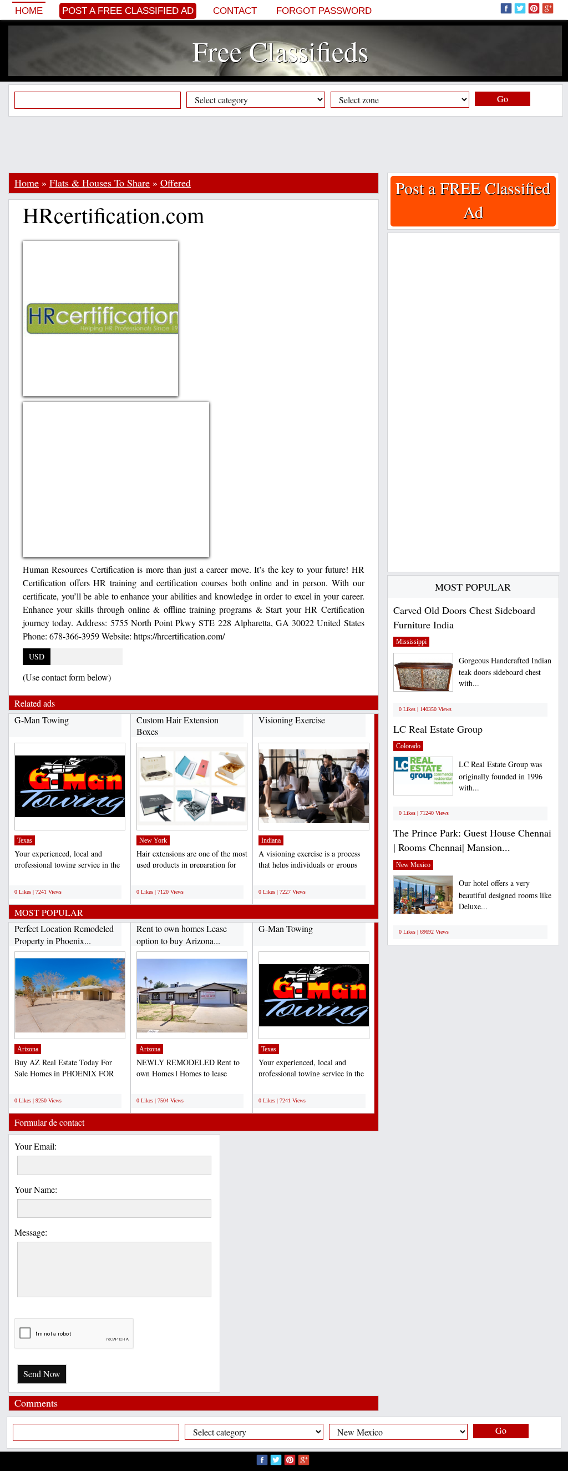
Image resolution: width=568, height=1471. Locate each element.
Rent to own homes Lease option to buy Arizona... (181, 934)
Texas (24, 840)
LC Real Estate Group (438, 729)
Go (502, 98)
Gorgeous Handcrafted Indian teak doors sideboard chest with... (505, 672)
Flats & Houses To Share (99, 182)
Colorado (408, 746)
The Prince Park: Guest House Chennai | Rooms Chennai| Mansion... (472, 840)
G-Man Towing (41, 720)
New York (153, 840)
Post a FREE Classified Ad (128, 11)
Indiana (271, 840)
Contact (235, 11)
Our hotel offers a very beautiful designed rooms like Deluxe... (505, 894)
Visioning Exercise (291, 720)
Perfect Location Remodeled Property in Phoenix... (64, 934)
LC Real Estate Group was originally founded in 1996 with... (500, 776)
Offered (175, 182)
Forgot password (324, 11)
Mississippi (411, 642)
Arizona (27, 1049)
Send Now (41, 1373)
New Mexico (413, 865)
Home (29, 11)
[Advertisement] (284, 144)
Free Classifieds (280, 50)
